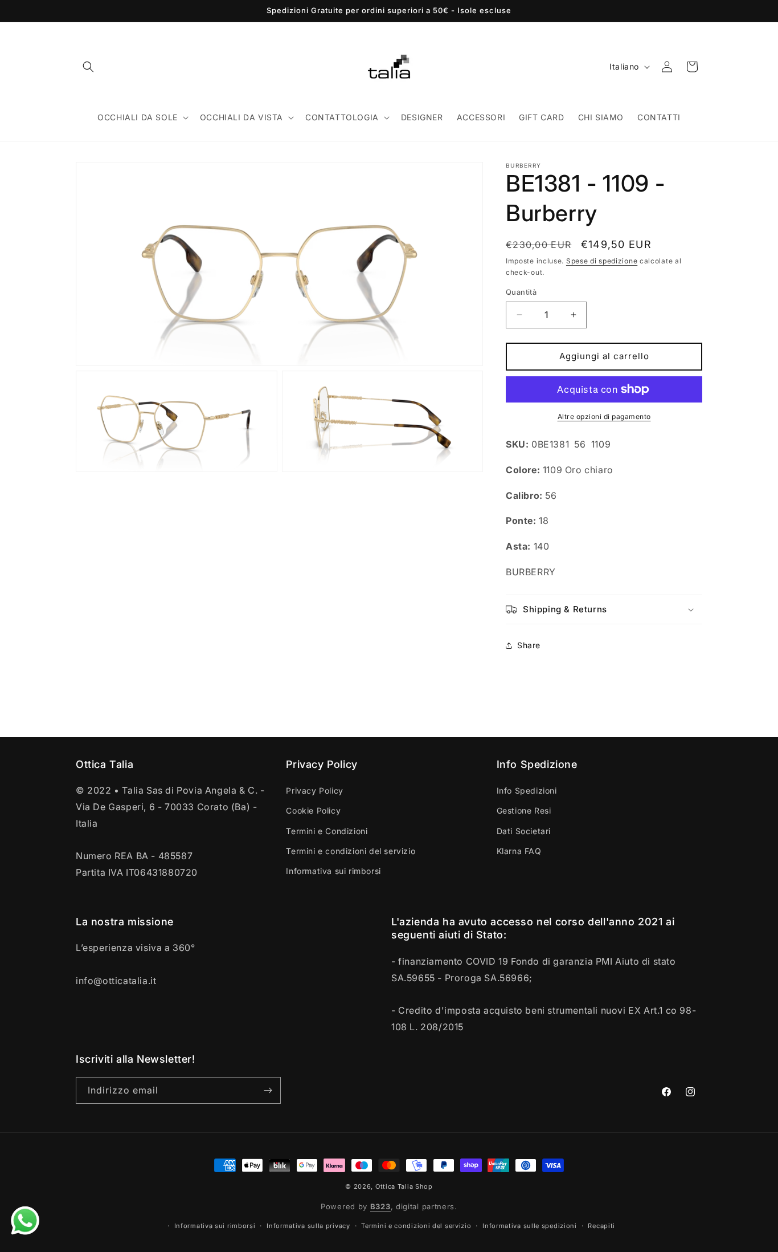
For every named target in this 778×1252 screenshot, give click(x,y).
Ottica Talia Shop (404, 1186)
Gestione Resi (524, 810)
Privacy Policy (314, 790)
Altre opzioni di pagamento (604, 416)
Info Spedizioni (527, 790)
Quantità (521, 291)
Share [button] (528, 645)
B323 (380, 1206)
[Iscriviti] (267, 1090)
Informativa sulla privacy (308, 1226)
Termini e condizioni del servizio (350, 851)
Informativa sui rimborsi (333, 871)
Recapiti (601, 1226)
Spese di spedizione (601, 261)
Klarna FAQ (519, 851)
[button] (88, 66)
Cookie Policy (313, 810)
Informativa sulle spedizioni (529, 1226)
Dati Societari (524, 831)
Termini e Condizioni (326, 831)
